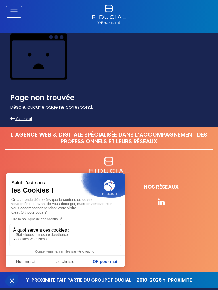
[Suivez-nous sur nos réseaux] (161, 203)
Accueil (23, 118)
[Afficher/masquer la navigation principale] (14, 12)
